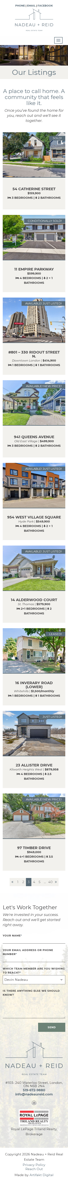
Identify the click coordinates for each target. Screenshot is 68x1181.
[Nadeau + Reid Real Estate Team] (34, 20)
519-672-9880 (34, 1090)
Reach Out (34, 1169)
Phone (20, 5)
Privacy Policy (34, 1165)
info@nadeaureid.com (34, 1094)
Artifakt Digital (41, 1175)
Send (52, 1027)
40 (50, 882)
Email (31, 5)
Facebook (45, 5)
